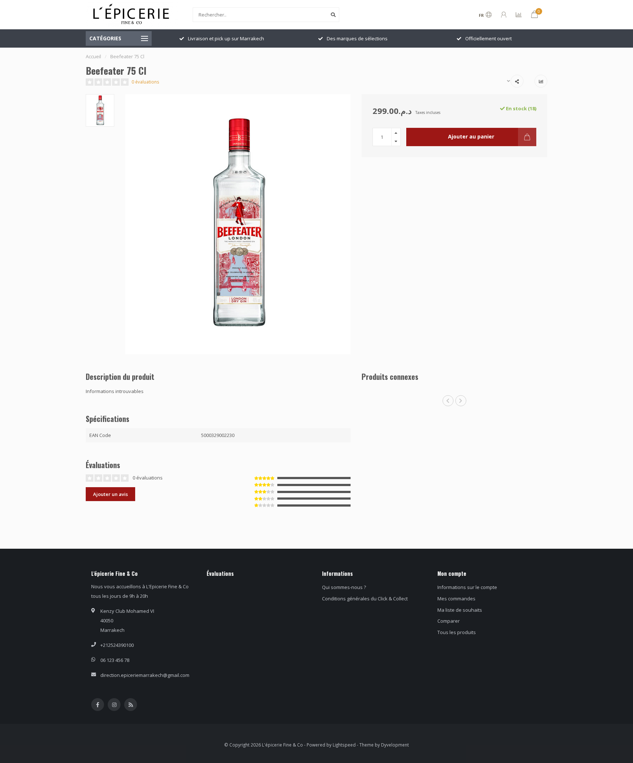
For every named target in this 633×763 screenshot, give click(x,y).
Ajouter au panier (471, 136)
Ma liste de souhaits (459, 610)
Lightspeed (344, 745)
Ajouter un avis (110, 494)
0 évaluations (145, 82)
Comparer (448, 621)
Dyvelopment (395, 745)
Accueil (93, 56)
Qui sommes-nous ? (344, 587)
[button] (448, 400)
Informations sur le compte (467, 587)
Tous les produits (456, 632)
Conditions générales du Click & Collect (365, 598)
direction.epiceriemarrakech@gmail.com (144, 675)
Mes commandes (456, 598)
